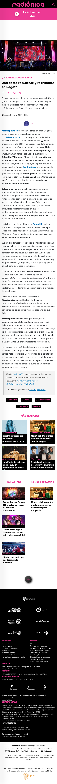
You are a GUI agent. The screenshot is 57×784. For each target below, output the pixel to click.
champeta (36, 459)
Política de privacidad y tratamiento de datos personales (24, 696)
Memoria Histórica (11, 553)
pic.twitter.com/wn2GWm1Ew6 (19, 384)
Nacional (27, 400)
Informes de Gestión (9, 655)
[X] (8, 93)
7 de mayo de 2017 (37, 389)
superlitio (13, 400)
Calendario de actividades (40, 648)
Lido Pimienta (9, 459)
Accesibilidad (7, 700)
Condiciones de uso (9, 698)
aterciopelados (44, 400)
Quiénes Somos (8, 644)
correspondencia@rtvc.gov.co (41, 710)
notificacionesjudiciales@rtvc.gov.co (16, 730)
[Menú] (4, 3)
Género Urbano (10, 433)
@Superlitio (19, 374)
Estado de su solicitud (38, 659)
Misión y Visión (7, 646)
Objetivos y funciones (10, 648)
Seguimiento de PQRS (10, 719)
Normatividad (7, 650)
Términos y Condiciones (39, 661)
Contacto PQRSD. (33, 712)
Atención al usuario (37, 644)
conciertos (23, 406)
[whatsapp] (14, 93)
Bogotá (37, 406)
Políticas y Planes (8, 653)
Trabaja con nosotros (38, 646)
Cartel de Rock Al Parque (13, 498)
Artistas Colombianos (19, 78)
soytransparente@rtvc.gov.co (13, 736)
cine (5, 526)
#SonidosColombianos (27, 381)
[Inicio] (28, 3)
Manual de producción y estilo (13, 657)
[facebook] (3, 93)
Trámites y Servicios (37, 655)
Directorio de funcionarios (40, 657)
